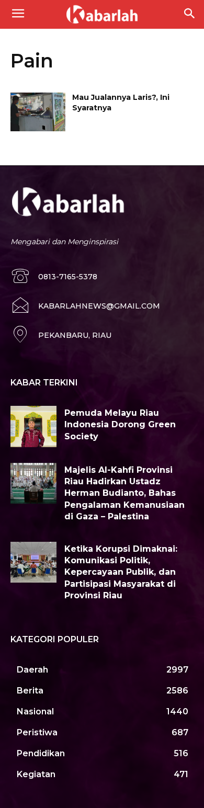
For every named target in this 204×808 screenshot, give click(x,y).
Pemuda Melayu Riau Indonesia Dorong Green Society (120, 424)
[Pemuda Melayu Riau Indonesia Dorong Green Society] (33, 426)
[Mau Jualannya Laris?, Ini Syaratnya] (37, 112)
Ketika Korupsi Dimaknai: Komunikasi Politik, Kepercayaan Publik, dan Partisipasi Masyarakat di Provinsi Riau (120, 572)
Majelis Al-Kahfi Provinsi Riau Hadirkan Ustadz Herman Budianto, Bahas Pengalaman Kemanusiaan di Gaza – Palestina (124, 493)
